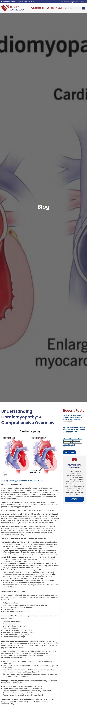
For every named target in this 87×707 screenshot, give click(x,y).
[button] (83, 8)
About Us (63, 2)
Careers (83, 2)
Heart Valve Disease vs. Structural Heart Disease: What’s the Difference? (73, 417)
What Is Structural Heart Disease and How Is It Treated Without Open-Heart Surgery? (72, 442)
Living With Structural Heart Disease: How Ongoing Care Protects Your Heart (74, 429)
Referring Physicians (73, 2)
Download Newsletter (74, 499)
